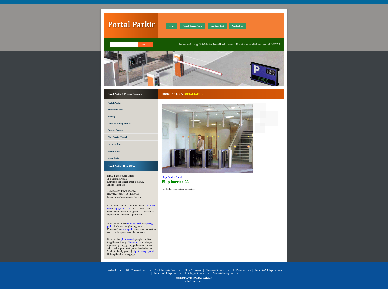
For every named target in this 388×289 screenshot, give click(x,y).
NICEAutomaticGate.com (138, 270)
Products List (217, 26)
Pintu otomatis (134, 242)
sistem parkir (127, 229)
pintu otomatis (128, 239)
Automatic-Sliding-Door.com (268, 270)
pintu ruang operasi (144, 251)
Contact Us (237, 26)
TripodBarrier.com (192, 270)
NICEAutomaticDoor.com (167, 270)
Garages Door (114, 144)
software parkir (134, 223)
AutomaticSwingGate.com (225, 273)
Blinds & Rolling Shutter (119, 123)
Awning (111, 116)
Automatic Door (115, 109)
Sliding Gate (114, 151)
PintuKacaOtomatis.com (217, 270)
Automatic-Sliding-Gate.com (167, 273)
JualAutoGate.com (242, 270)
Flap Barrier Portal (117, 137)
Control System (115, 130)
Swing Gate (113, 158)
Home (171, 26)
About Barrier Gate (192, 26)
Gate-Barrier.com (114, 270)
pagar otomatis (123, 208)
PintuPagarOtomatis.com (197, 273)
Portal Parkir (114, 103)
